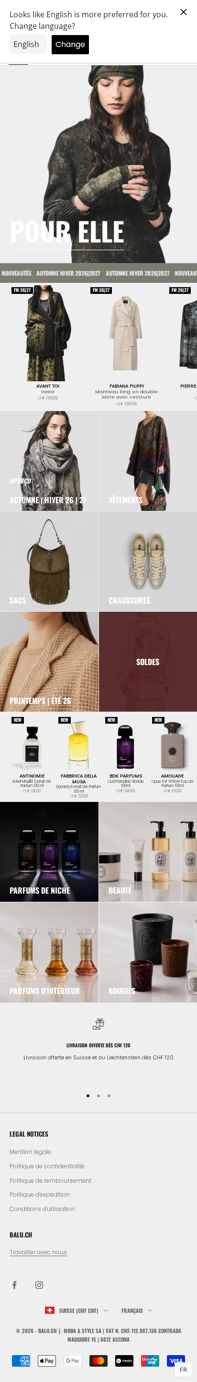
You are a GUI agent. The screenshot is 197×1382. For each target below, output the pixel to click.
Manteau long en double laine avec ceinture (126, 394)
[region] (98, 1048)
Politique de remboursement (50, 1180)
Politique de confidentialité (47, 1166)
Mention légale (30, 1152)
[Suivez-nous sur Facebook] (14, 1285)
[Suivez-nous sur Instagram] (39, 1285)
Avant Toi (47, 386)
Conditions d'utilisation (42, 1209)
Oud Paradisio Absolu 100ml (125, 783)
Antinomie (32, 776)
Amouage (172, 776)
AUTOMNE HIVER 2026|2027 (59, 273)
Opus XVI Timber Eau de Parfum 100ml (173, 783)
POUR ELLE (67, 230)
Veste (48, 392)
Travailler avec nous (38, 1252)
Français (132, 1310)
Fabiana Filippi (126, 386)
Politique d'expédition (40, 1194)
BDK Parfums (125, 776)
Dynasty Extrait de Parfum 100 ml (78, 789)
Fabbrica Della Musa (79, 778)
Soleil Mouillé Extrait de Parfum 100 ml (31, 783)
